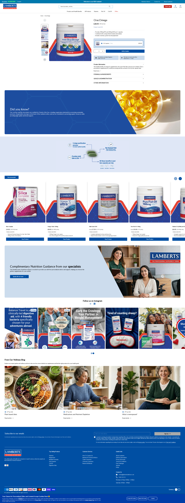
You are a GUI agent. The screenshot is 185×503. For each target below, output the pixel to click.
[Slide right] (44, 59)
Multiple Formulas (53, 459)
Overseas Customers (88, 461)
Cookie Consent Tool (89, 500)
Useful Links (119, 451)
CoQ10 (51, 463)
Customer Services (87, 451)
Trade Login (168, 6)
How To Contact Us (88, 455)
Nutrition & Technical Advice (90, 457)
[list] (95, 330)
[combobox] (86, 6)
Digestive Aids (53, 465)
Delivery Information (121, 457)
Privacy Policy (41, 437)
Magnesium (52, 457)
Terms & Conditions (121, 461)
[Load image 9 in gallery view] (44, 45)
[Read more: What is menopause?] (151, 388)
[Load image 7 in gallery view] (44, 28)
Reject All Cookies (142, 498)
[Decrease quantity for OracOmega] (95, 51)
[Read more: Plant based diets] (34, 388)
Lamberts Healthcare (11, 492)
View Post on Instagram (54, 350)
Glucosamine (52, 461)
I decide (153, 498)
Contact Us (157, 1)
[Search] (109, 6)
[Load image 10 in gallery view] (44, 53)
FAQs (117, 467)
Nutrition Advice (146, 1)
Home (41, 15)
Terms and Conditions (171, 442)
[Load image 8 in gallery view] (44, 36)
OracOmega (47, 15)
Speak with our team (18, 276)
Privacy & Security (120, 459)
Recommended (12, 177)
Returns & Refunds (87, 463)
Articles (118, 465)
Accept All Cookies (131, 498)
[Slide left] (44, 20)
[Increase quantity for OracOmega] (102, 51)
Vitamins (51, 455)
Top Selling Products (54, 451)
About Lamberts (168, 1)
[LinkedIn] (94, 304)
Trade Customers (87, 459)
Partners (21, 498)
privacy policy (142, 442)
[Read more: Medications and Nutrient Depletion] (92, 388)
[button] (180, 6)
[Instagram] (90, 304)
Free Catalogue (120, 463)
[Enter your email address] (122, 433)
